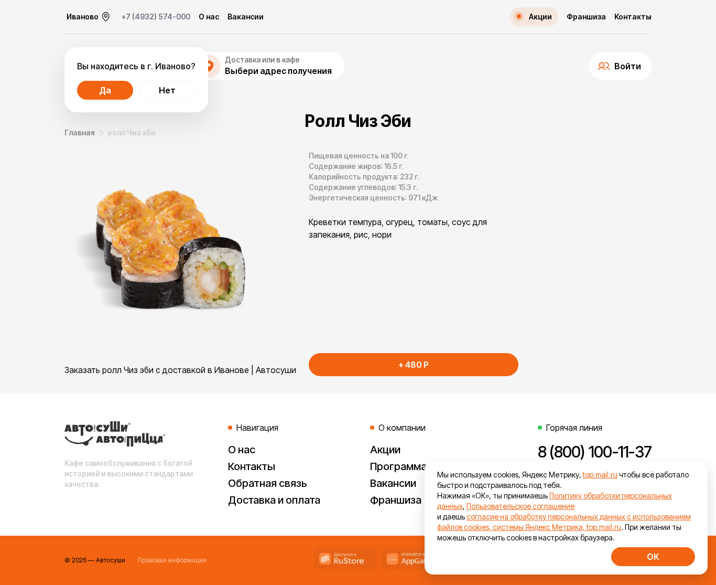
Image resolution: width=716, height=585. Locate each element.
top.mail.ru (600, 474)
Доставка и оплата (274, 500)
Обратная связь (267, 483)
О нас (209, 16)
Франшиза (586, 16)
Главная (79, 132)
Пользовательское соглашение (520, 506)
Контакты (633, 16)
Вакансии (245, 16)
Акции (385, 449)
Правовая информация (172, 560)
